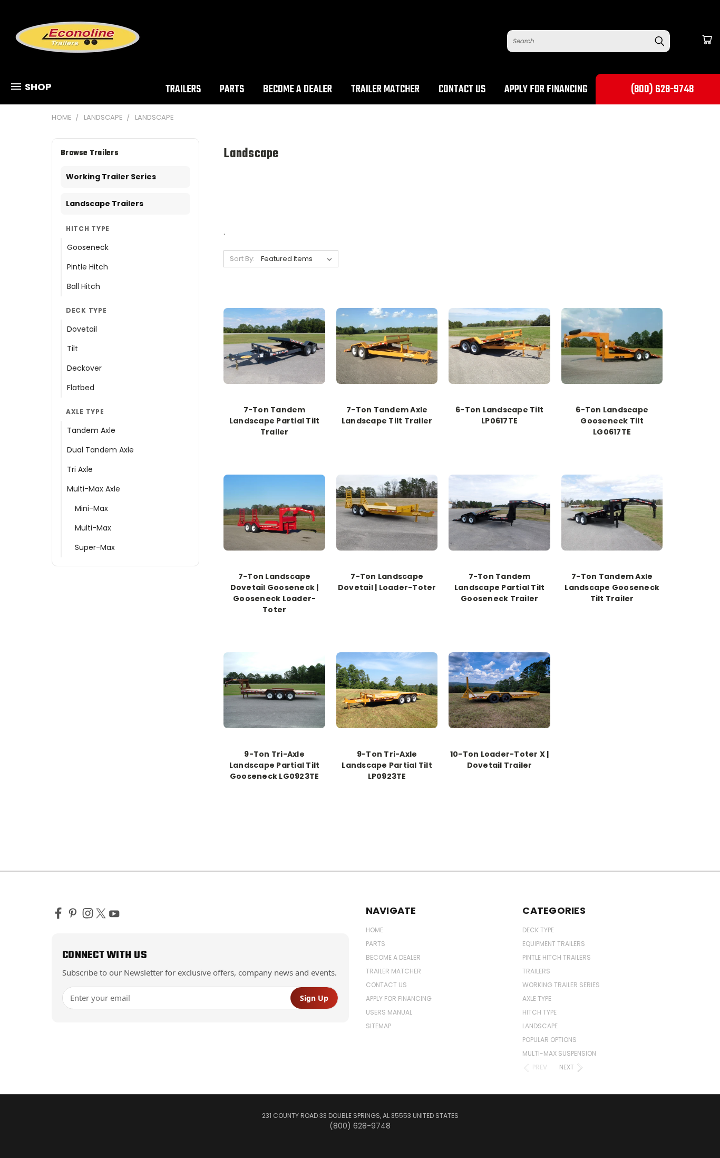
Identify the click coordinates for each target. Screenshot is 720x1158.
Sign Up (314, 998)
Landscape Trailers (104, 203)
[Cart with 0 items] (707, 39)
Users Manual (389, 1012)
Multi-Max (93, 528)
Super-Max (95, 547)
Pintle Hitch (87, 267)
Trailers (183, 89)
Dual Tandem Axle (100, 450)
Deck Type (538, 929)
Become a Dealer (297, 89)
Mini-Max (91, 508)
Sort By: (242, 259)
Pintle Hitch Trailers (556, 957)
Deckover (84, 368)
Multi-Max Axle (93, 489)
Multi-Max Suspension (559, 1053)
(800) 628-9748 (662, 89)
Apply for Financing (545, 89)
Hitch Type (539, 1012)
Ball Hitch (83, 286)
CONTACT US (462, 89)
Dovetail (82, 329)
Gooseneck (88, 247)
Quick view (274, 344)
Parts (232, 89)
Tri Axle (80, 469)
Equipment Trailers (553, 943)
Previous (692, 1125)
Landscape (540, 1025)
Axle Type (536, 998)
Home (374, 929)
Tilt (72, 348)
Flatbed (80, 387)
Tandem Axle (91, 430)
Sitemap (378, 1025)
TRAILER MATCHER (385, 89)
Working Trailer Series (111, 176)
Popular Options (549, 1039)
